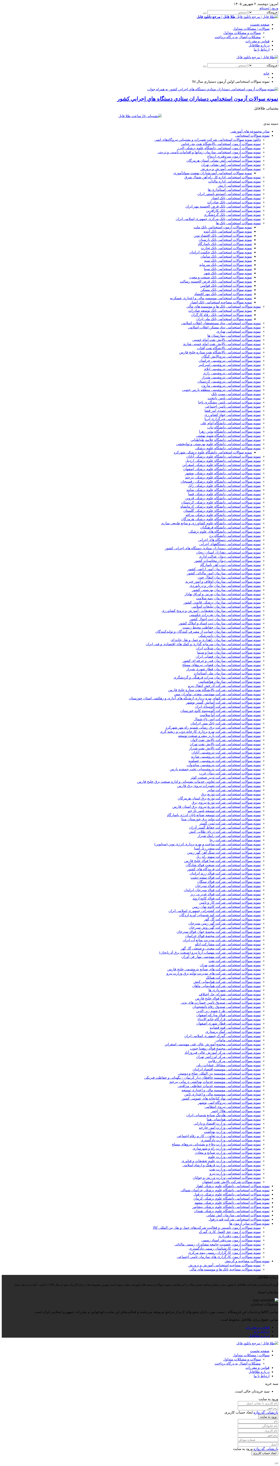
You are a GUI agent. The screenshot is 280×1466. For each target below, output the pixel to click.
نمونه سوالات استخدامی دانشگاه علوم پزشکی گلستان (222, 511)
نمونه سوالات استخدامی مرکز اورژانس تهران (228, 1057)
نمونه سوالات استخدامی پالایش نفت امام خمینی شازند (222, 344)
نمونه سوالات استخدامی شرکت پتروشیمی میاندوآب (224, 765)
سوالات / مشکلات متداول (251, 28)
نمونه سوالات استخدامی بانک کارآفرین (233, 210)
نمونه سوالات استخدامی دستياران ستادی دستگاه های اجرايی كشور (213, 548)
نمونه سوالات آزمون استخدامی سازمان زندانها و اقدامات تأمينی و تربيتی (209, 152)
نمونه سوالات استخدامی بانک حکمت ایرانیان (220, 252)
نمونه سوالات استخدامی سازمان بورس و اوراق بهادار (223, 594)
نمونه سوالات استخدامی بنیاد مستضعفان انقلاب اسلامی (221, 323)
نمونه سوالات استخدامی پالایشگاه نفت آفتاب (229, 348)
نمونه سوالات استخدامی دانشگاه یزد (235, 536)
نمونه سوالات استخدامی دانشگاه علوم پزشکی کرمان (231, 1198)
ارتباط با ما (262, 49)
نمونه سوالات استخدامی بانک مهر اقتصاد (223, 294)
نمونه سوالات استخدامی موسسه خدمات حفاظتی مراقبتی (219, 1086)
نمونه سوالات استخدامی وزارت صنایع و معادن (228, 1152)
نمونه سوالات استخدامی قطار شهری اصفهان (228, 1023)
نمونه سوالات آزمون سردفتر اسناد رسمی (231, 1240)
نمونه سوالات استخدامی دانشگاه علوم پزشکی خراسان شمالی (225, 1190)
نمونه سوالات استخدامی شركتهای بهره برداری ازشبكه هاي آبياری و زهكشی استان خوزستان (195, 698)
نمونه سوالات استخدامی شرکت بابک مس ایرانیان (225, 723)
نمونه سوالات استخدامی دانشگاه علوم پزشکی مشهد (232, 1202)
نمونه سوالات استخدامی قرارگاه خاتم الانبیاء (229, 1019)
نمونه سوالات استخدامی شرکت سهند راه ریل (228, 856)
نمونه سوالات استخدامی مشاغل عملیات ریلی (228, 1065)
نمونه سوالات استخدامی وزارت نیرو (235, 1173)
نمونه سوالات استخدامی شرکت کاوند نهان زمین (226, 907)
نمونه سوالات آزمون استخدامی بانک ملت (223, 227)
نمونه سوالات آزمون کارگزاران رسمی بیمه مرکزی (224, 1253)
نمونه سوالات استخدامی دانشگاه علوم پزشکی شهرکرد (213, 452)
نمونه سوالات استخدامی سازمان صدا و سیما (229, 652)
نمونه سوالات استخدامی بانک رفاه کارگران (221, 315)
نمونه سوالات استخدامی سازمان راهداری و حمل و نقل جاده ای (216, 640)
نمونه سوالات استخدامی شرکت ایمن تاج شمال (227, 719)
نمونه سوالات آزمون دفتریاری (239, 1236)
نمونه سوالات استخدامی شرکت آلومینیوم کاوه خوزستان (220, 711)
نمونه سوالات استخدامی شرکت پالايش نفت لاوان (225, 740)
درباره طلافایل (259, 45)
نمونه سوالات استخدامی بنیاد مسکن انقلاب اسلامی (224, 327)
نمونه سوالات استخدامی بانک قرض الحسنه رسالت (216, 281)
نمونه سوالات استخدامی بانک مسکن (226, 290)
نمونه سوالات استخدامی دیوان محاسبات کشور (227, 561)
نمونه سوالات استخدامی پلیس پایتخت (234, 398)
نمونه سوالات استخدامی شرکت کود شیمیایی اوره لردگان (220, 915)
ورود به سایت (268, 1416)
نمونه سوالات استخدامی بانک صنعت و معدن (220, 277)
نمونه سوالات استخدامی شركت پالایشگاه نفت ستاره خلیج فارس (214, 690)
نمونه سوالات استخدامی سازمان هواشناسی (229, 681)
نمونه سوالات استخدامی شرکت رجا (235, 840)
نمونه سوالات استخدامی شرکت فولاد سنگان (229, 882)
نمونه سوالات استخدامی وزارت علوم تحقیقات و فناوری (221, 1161)
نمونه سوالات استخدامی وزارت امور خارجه (230, 1127)
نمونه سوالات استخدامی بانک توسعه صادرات (220, 310)
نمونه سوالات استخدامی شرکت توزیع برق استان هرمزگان (219, 798)
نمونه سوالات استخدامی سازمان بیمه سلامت (228, 598)
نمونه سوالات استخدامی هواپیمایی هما (234, 1119)
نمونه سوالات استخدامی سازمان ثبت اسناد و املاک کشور (220, 623)
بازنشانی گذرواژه (266, 1412)
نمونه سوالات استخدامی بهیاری (238, 331)
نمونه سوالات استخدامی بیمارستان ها (234, 335)
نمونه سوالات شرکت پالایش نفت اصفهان (231, 1182)
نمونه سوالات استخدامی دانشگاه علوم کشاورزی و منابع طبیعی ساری (211, 523)
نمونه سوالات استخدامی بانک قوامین (226, 285)
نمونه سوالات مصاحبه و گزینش (247, 1261)
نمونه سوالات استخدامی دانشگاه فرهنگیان (230, 527)
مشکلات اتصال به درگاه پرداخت (238, 37)
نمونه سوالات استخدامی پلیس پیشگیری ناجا (229, 402)
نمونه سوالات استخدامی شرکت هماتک (233, 977)
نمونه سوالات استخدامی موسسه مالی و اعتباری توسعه (221, 1090)
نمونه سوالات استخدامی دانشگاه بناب (234, 427)
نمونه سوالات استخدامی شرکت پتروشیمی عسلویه (224, 761)
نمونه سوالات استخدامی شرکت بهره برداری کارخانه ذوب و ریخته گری (210, 731)
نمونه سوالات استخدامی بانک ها (238, 223)
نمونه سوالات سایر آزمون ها (249, 1223)
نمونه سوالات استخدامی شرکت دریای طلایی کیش (225, 831)
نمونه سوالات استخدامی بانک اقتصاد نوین (223, 235)
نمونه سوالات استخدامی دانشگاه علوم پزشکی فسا (224, 494)
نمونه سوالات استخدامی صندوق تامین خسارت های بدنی (221, 1002)
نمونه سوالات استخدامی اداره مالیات (234, 181)
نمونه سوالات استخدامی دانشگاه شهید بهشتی (228, 435)
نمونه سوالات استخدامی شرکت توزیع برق (231, 794)
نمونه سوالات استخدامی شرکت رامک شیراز (229, 836)
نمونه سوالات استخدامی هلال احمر (236, 1111)
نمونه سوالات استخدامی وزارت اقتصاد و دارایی (227, 1123)
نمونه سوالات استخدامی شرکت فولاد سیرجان (228, 886)
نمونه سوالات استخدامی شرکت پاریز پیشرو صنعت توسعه (219, 736)
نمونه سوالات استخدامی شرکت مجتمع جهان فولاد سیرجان (219, 932)
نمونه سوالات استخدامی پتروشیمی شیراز (231, 377)
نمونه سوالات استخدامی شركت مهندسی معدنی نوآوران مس (217, 694)
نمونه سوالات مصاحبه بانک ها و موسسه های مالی (225, 1269)
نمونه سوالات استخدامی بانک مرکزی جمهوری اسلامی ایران (218, 219)
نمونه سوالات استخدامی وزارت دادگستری (231, 1140)
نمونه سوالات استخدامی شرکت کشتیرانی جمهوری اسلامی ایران (214, 911)
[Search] (204, 13)
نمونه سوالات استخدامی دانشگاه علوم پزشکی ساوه (224, 490)
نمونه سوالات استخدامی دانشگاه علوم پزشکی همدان (232, 1211)
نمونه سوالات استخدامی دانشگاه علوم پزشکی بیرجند (223, 477)
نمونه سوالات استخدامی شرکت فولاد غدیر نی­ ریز (225, 894)
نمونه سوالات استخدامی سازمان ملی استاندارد (227, 673)
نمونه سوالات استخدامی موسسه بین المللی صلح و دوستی (219, 1073)
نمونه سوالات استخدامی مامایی (238, 1040)
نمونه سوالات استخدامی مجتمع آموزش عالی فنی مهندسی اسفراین (212, 1044)
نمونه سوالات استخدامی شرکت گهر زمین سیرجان (224, 923)
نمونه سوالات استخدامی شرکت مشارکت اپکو (228, 944)
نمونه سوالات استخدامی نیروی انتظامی (233, 1107)
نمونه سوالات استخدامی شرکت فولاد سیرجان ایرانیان (222, 890)
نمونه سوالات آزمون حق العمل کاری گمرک (230, 1232)
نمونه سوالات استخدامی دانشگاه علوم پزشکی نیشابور (231, 1207)
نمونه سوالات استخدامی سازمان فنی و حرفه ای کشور (221, 661)
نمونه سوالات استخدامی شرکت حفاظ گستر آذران (225, 827)
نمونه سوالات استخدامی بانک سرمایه (225, 265)
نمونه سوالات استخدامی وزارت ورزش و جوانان (227, 1177)
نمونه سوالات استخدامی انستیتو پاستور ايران (229, 194)
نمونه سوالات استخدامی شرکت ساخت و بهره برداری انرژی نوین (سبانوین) (207, 844)
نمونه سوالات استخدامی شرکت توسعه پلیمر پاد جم (224, 811)
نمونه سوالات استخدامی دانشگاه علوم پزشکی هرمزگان (221, 519)
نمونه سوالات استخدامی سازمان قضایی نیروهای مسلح (221, 665)
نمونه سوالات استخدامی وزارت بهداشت (232, 1132)
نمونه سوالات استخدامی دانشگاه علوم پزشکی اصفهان (222, 469)
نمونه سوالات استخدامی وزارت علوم (234, 1157)
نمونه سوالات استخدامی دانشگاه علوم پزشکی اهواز (233, 1186)
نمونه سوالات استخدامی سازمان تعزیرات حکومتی (225, 615)
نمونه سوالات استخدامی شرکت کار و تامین (230, 902)
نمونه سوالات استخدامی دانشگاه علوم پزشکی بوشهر (223, 473)
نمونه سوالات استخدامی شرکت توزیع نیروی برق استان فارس (216, 806)
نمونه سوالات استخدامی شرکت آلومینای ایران (228, 706)
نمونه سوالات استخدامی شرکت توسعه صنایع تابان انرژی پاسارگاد (214, 815)
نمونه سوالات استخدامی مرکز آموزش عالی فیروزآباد (223, 1052)
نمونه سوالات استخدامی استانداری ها (234, 190)
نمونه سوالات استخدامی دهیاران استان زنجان (228, 552)
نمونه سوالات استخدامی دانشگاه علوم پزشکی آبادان (223, 456)
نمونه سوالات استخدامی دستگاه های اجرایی (229, 540)
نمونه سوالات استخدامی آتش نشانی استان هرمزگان (223, 160)
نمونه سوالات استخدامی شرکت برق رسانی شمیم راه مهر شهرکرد (213, 727)
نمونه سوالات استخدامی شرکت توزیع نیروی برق (226, 802)
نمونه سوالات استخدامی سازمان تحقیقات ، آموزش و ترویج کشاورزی (211, 611)
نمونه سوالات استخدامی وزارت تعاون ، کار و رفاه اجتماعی (219, 1136)
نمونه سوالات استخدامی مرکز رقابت (234, 1061)
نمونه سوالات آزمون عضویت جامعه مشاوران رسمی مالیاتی (218, 1244)
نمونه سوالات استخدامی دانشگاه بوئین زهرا (230, 431)
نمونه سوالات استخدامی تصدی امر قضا (233, 410)
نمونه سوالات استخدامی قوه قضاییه (235, 1027)
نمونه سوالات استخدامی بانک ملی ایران (224, 319)
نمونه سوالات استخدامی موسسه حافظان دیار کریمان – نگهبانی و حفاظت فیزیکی (202, 1077)
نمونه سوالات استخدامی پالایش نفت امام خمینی (226, 340)
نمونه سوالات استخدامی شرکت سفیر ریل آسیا (227, 848)
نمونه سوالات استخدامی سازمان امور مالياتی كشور (224, 573)
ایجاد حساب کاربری (264, 1453)
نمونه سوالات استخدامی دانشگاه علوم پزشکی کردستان (221, 502)
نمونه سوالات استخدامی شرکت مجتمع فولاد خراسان (223, 936)
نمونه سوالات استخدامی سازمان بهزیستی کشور (226, 590)
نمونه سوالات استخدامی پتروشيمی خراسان (230, 360)
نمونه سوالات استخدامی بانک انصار (236, 198)
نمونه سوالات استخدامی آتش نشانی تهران (231, 165)
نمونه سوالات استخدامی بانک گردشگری (232, 215)
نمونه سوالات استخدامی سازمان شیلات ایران (228, 648)
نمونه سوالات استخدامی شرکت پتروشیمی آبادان (226, 752)
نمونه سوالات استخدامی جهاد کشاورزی (232, 415)
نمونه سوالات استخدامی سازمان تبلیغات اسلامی (226, 606)
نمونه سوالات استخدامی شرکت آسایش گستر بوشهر (223, 702)
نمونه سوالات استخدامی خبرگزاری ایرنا (233, 419)
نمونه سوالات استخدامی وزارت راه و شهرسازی (226, 1148)
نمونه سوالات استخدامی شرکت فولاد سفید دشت (226, 877)
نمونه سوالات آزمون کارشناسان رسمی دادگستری (225, 1248)
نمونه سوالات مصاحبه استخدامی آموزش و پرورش (224, 1265)
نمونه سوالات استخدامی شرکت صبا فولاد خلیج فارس (222, 861)
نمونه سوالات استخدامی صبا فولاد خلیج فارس (228, 998)
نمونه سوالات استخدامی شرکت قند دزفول (239, 1219)
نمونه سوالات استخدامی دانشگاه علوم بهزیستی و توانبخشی (218, 444)
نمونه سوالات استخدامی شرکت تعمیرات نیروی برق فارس (219, 786)
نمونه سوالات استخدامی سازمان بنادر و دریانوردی (225, 586)
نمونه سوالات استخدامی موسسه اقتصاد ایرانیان (226, 1069)
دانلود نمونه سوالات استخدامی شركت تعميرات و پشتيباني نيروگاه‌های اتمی (207, 140)
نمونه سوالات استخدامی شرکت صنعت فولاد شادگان (223, 865)
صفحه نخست (260, 24)
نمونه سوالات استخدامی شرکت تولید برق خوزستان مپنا (221, 819)
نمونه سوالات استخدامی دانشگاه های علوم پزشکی (224, 531)
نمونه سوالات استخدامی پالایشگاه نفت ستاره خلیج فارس (220, 352)
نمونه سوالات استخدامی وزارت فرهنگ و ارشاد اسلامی (221, 1165)
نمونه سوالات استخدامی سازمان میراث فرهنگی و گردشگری (217, 677)
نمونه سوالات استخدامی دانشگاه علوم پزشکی (228, 448)
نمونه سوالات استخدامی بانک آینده (228, 231)
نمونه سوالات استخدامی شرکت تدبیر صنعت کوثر (226, 777)
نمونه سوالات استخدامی (252, 135)
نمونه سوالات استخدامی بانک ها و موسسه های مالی (223, 306)
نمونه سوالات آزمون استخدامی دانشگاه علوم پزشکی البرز (219, 148)
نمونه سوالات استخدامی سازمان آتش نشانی (238, 1215)
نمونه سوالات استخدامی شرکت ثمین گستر (230, 823)
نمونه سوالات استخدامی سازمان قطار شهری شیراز (223, 669)
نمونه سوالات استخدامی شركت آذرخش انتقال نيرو (224, 686)
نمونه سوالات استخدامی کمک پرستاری (233, 1032)
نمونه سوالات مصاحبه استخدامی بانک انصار (221, 302)
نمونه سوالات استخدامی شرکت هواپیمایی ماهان (226, 986)
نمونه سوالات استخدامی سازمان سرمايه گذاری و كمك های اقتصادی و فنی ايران (203, 644)
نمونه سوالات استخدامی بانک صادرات (234, 202)
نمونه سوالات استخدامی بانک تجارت (226, 248)
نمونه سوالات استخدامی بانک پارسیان (225, 240)
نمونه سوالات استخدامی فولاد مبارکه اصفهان (228, 1015)
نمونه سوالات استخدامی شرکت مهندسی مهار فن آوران (221, 957)
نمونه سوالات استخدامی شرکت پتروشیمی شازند (226, 756)
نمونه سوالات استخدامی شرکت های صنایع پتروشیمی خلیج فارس (214, 969)
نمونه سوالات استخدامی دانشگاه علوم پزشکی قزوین (223, 498)
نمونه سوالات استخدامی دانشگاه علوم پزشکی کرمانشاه (220, 506)
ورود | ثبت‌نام (268, 8)
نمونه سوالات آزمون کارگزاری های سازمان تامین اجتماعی (219, 1257)
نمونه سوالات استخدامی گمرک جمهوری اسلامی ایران (222, 1036)
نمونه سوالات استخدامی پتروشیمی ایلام (232, 369)
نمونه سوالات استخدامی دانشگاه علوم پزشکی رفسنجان (220, 481)
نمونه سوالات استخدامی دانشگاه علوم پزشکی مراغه (223, 515)
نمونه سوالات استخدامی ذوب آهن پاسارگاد (230, 565)
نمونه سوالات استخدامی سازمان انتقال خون (229, 577)
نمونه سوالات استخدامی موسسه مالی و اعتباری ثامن (222, 1094)
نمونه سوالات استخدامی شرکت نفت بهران (230, 965)
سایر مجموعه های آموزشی (250, 131)
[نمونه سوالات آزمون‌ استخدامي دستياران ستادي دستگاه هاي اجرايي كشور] (212, 89)
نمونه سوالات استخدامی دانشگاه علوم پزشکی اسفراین (221, 465)
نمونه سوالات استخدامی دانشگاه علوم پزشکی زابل (224, 485)
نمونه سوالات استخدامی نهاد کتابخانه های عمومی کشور (221, 1098)
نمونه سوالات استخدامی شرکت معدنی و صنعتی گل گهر (221, 948)
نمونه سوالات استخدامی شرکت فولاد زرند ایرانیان (225, 873)
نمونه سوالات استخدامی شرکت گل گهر (232, 919)
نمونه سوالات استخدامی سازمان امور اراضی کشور (224, 569)
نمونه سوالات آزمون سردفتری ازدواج (234, 156)
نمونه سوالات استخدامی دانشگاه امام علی (230, 423)
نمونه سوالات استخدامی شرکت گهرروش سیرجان (225, 927)
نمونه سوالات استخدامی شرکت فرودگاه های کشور (224, 869)
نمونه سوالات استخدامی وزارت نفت (235, 1169)
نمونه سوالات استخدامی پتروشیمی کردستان (229, 381)
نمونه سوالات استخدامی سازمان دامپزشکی (229, 636)
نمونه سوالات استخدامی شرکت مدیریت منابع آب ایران (222, 940)
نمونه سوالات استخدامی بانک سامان (226, 256)
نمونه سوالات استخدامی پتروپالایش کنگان (231, 356)
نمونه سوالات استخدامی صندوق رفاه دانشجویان (226, 1007)
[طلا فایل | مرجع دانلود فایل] (257, 57)
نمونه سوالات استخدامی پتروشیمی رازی (232, 373)
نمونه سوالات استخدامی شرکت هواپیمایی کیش (227, 982)
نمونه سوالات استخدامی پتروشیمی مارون (231, 385)
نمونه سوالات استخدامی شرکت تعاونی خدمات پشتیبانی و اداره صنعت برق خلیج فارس (199, 781)
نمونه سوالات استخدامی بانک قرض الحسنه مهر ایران (223, 206)
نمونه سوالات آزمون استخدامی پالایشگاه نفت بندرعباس (221, 144)
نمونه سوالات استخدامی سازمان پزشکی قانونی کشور (222, 602)
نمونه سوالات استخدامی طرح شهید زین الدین (228, 1011)
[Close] (276, 1463)
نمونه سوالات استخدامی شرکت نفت (234, 961)
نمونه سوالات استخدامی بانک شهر (228, 273)
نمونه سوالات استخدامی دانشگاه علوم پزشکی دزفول (231, 1194)
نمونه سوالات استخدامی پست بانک (236, 394)
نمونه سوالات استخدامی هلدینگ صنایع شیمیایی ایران (223, 1115)
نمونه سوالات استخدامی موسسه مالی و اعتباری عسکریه (211, 298)
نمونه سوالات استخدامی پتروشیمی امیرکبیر (229, 365)
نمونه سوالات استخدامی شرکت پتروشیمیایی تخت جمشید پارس (215, 769)
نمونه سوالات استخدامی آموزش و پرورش (231, 169)
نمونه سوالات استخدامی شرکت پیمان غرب (230, 773)
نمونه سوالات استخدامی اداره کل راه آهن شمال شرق (222, 177)
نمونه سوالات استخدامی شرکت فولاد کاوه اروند (226, 898)
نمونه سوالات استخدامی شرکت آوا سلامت (230, 715)
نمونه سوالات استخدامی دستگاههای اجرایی (230, 544)
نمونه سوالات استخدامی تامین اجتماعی (233, 406)
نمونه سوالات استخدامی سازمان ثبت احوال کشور (225, 619)
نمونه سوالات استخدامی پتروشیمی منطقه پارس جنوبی (221, 390)
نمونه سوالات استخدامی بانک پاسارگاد (225, 244)
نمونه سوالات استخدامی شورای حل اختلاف (230, 994)
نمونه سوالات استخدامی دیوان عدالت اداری (230, 556)
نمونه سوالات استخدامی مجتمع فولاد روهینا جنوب (225, 1048)
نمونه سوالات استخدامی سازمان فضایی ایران (228, 656)
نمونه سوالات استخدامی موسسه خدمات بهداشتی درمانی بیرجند (215, 1082)
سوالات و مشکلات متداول (242, 33)
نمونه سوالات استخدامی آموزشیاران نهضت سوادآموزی (212, 173)
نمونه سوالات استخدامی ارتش (239, 185)
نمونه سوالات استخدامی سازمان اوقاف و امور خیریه (223, 581)
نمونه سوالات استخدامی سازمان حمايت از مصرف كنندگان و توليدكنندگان (208, 631)
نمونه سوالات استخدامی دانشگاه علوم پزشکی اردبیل (223, 460)
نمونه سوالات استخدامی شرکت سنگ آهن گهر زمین (224, 852)
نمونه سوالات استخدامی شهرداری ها (234, 990)
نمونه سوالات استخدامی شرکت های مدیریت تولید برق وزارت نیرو (213, 973)
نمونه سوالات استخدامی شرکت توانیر (234, 790)
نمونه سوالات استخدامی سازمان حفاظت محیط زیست (221, 627)
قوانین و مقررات (257, 41)
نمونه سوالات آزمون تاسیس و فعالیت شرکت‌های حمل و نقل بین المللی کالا (207, 1227)
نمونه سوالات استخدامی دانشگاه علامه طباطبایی (226, 440)
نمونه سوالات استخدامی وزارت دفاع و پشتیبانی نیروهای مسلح (216, 1144)
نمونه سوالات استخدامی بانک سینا (228, 269)
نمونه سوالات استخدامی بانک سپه (228, 260)
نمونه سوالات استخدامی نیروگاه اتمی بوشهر (229, 1102)
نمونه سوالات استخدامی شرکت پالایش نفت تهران (225, 744)
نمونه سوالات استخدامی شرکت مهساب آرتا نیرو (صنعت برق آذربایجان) (210, 952)
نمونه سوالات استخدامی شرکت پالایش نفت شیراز (225, 748)
